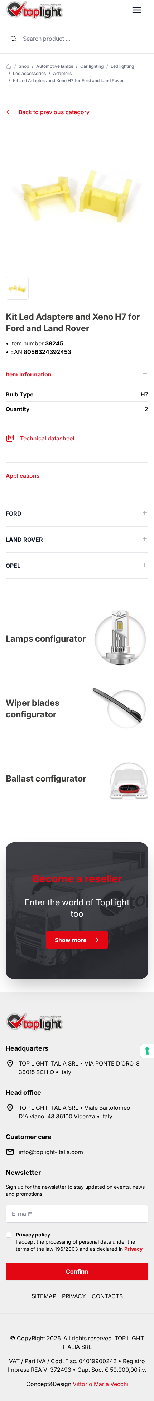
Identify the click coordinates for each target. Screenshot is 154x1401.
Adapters (62, 73)
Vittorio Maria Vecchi (100, 1383)
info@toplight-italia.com (51, 1151)
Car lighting (92, 66)
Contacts (107, 1296)
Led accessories (29, 73)
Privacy (133, 1249)
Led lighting (122, 66)
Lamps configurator (46, 638)
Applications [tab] (23, 475)
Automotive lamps (54, 66)
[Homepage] (8, 66)
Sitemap (44, 1296)
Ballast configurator (46, 778)
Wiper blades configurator (32, 708)
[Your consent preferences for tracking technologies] (147, 1051)
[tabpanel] (77, 539)
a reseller (77, 878)
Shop (24, 66)
